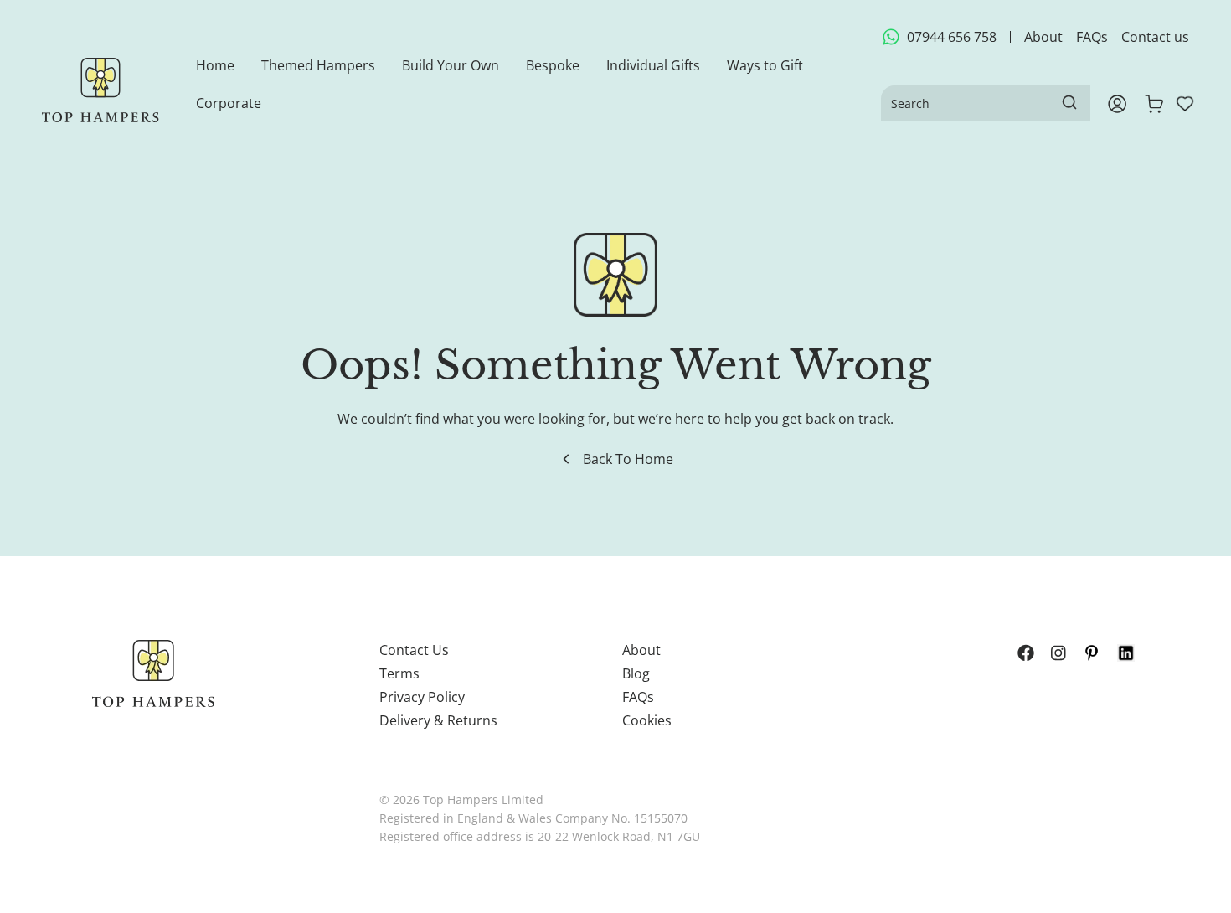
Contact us (1155, 37)
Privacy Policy (422, 697)
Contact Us (414, 650)
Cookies (647, 720)
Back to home (628, 459)
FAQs (1092, 37)
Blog (636, 673)
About (1043, 37)
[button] (318, 66)
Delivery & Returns (438, 720)
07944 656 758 (952, 37)
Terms (399, 673)
